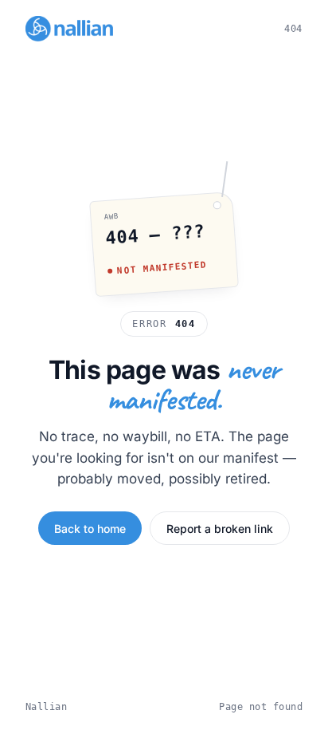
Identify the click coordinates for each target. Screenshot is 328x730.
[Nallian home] (69, 28)
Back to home (90, 528)
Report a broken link (219, 528)
